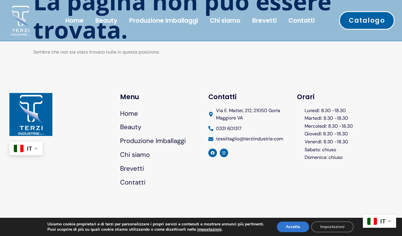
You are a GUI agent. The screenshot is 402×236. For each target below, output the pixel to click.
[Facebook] (212, 153)
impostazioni (209, 229)
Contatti (301, 20)
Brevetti (264, 20)
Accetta (293, 227)
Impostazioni (332, 227)
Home (74, 20)
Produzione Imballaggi (163, 20)
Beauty (106, 20)
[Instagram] (224, 153)
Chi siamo (225, 20)
